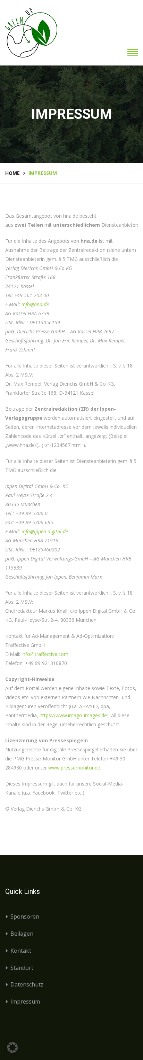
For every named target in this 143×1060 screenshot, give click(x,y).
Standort (21, 968)
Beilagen (21, 933)
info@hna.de (35, 304)
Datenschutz (26, 984)
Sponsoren (24, 916)
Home (12, 173)
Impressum (25, 1001)
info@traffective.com (45, 654)
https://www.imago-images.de (73, 715)
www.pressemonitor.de (74, 767)
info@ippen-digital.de (45, 531)
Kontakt (20, 950)
